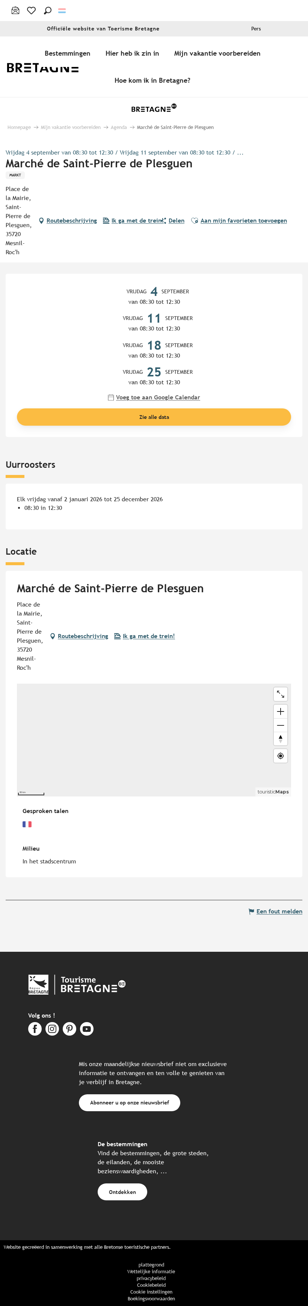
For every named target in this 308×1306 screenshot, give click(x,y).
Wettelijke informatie (151, 1271)
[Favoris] (32, 10)
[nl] (62, 11)
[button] (47, 10)
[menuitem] (48, 66)
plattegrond (151, 1265)
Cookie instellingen (151, 1292)
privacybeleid (151, 1278)
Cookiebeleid (151, 1285)
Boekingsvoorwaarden (151, 1298)
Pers (256, 29)
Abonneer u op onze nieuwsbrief (129, 1102)
